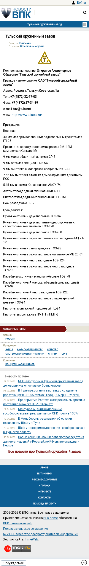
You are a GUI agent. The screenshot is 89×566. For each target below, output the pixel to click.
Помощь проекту (44, 503)
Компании (25, 43)
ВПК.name (50, 518)
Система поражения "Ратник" (24, 353)
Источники (44, 473)
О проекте (44, 491)
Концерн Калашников (20, 364)
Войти (81, 2)
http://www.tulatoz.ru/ (27, 115)
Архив (45, 467)
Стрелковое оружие (32, 46)
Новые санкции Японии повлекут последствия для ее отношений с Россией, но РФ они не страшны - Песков (43, 441)
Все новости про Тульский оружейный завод (44, 451)
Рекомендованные (44, 479)
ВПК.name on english (17, 523)
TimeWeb (31, 539)
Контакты (44, 497)
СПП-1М (52, 353)
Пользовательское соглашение (25, 528)
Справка (44, 485)
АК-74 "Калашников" (30, 349)
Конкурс (52, 349)
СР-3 (64, 353)
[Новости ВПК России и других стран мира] (16, 17)
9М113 (9, 349)
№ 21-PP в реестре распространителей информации (40, 534)
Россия (10, 338)
